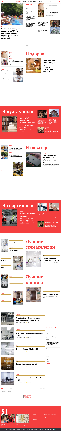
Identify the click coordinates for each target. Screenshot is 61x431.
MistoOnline (35, 420)
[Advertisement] (30, 93)
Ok (53, 429)
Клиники (10, 276)
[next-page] (12, 388)
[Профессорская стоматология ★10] (33, 259)
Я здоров (10, 52)
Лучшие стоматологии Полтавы (51, 366)
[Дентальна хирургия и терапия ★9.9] (7, 333)
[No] (59, 429)
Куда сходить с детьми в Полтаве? (6, 425)
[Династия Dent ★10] (4, 249)
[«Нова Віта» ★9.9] (18, 294)
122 (10, 388)
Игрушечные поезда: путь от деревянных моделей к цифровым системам (52, 14)
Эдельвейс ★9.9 (3, 260)
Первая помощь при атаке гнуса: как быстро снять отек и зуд (52, 7)
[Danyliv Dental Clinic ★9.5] (7, 348)
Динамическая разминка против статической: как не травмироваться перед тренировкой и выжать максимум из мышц (53, 215)
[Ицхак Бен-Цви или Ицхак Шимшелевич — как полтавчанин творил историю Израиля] (22, 418)
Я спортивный (21, 211)
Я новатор (2, 26)
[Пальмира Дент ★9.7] (18, 266)
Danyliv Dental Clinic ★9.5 (27, 349)
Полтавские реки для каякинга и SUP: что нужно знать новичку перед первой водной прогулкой (10, 33)
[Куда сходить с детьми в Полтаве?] (8, 418)
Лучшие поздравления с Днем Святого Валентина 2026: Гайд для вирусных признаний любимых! (52, 343)
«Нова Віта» (26, 396)
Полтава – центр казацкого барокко (52, 348)
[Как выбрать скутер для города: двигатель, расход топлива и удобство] (9, 217)
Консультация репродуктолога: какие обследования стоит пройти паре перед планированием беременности (5, 79)
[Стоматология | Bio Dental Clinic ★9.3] (7, 378)
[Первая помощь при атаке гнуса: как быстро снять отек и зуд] (41, 6)
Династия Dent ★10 (13, 250)
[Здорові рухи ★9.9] (4, 278)
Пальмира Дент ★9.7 (4, 267)
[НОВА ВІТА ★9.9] (33, 294)
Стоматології (18, 314)
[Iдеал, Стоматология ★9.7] (7, 363)
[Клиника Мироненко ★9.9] (18, 301)
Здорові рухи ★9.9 (13, 278)
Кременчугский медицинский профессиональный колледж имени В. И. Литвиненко (53, 354)
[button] (59, 2)
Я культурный (40, 21)
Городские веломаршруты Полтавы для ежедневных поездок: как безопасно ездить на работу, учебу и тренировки (30, 10)
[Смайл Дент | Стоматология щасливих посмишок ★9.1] (7, 318)
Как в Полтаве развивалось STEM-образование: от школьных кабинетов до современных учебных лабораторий (30, 32)
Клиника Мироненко (27, 395)
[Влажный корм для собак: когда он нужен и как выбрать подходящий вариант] (33, 65)
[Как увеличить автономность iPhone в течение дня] (33, 159)
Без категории (11, 247)
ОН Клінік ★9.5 (12, 285)
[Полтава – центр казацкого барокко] (55, 30)
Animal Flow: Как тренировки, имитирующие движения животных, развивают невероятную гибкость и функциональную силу (42, 215)
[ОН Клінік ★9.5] (4, 284)
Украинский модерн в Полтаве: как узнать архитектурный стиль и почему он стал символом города (53, 121)
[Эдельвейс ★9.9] (18, 259)
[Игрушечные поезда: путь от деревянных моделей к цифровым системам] (41, 13)
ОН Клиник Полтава (27, 397)
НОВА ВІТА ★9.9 (50, 294)
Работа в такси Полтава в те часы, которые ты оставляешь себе (5, 173)
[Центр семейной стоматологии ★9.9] (4, 242)
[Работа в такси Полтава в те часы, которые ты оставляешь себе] (18, 172)
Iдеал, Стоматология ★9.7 (27, 364)
